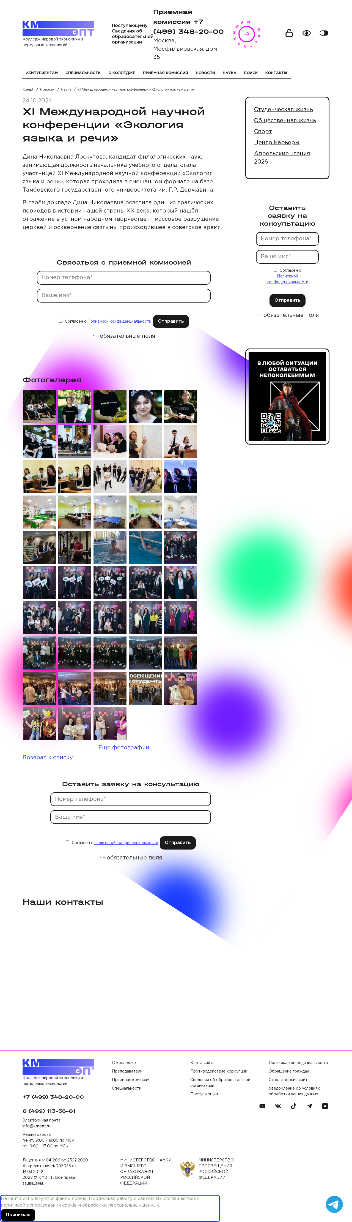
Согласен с (107, 321)
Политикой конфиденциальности (119, 321)
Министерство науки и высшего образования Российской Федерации (145, 1172)
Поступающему (130, 26)
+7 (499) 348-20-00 (53, 1097)
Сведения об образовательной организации (132, 36)
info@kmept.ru (36, 1126)
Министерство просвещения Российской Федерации (216, 1169)
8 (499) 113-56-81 (49, 1111)
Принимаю (18, 1215)
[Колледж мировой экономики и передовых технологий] (58, 28)
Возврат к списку (48, 757)
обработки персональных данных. (121, 1205)
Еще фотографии (123, 747)
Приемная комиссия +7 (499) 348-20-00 (188, 22)
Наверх (335, 1186)
